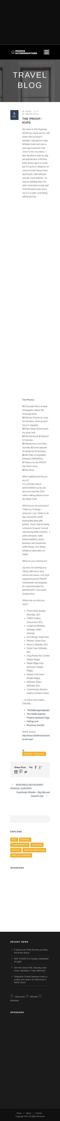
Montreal (25, 840)
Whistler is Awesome (34, 753)
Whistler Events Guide (34, 850)
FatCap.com (32, 721)
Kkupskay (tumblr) (35, 725)
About (28, 1113)
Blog (14, 840)
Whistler (16, 850)
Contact (39, 1113)
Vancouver (37, 845)
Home (19, 1113)
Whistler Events (32, 114)
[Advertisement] (30, 20)
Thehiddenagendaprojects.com (42, 710)
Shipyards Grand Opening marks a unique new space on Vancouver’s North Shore (30, 979)
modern (28, 111)
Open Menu (46, 52)
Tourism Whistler (20, 845)
